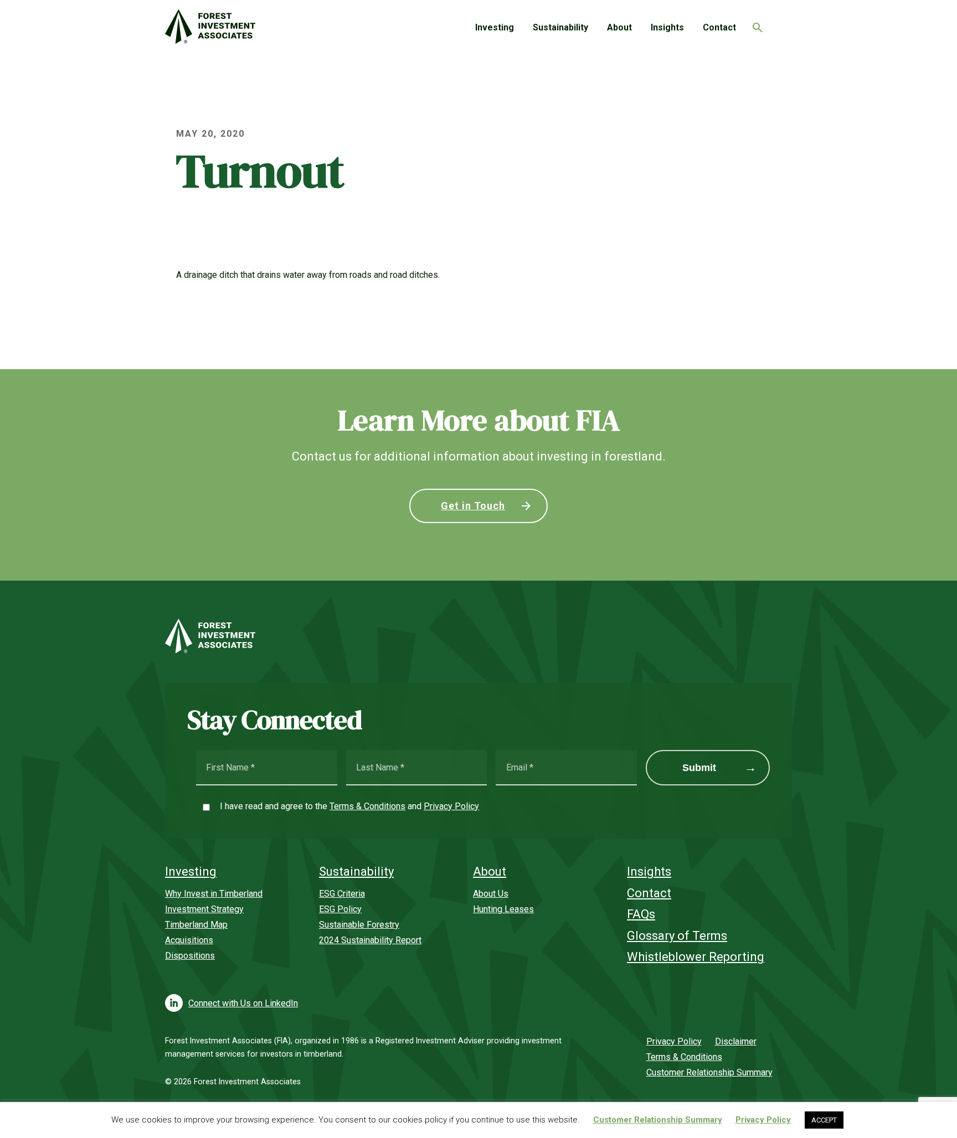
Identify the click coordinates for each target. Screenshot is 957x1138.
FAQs (641, 914)
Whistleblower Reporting (695, 957)
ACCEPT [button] (824, 1120)
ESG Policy (340, 909)
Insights (667, 27)
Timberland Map (196, 924)
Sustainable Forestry (359, 924)
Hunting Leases (503, 909)
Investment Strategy (204, 909)
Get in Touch (473, 505)
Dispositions (190, 955)
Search (754, 24)
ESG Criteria (342, 893)
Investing (494, 27)
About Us (490, 893)
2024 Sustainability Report (370, 940)
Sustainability (560, 27)
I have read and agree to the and (349, 806)
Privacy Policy (451, 806)
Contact (719, 27)
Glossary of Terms (677, 936)
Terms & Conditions (367, 806)
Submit (699, 767)
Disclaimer (736, 1041)
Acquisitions (189, 940)
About (619, 27)
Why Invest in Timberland (214, 893)
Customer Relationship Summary (709, 1072)
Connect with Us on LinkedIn (243, 1003)
